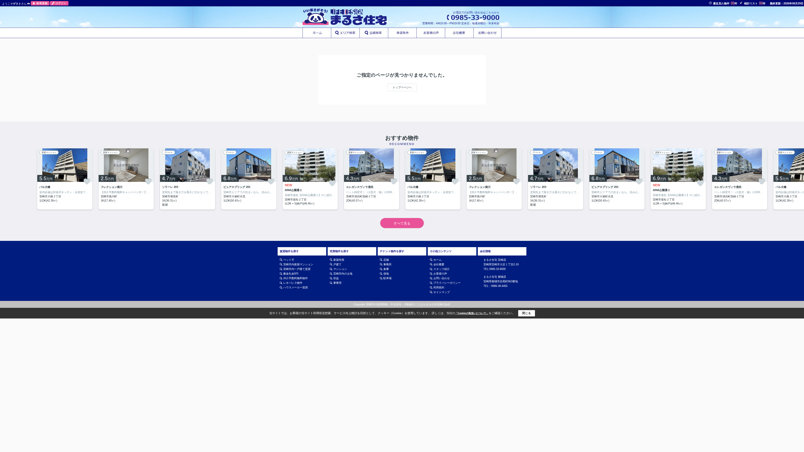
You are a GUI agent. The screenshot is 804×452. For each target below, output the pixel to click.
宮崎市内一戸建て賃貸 (297, 269)
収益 (336, 278)
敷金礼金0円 (290, 273)
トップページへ (402, 87)
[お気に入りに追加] (87, 181)
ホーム (437, 259)
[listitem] (310, 178)
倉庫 (386, 269)
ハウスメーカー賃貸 (295, 287)
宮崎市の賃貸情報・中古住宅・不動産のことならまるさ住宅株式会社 (408, 304)
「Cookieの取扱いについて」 (472, 313)
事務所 (387, 264)
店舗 (386, 259)
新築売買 (338, 259)
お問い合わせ (441, 278)
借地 (386, 273)
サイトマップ (441, 292)
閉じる (526, 313)
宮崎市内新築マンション (298, 264)
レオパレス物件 (292, 282)
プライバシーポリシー (447, 282)
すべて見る (402, 223)
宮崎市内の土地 (342, 273)
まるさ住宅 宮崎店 (494, 259)
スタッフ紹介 (441, 269)
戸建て (337, 264)
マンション (340, 269)
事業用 (337, 282)
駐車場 (387, 278)
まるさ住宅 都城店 (494, 276)
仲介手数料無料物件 (295, 278)
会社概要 (438, 264)
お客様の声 (440, 273)
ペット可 (288, 259)
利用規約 (438, 287)
